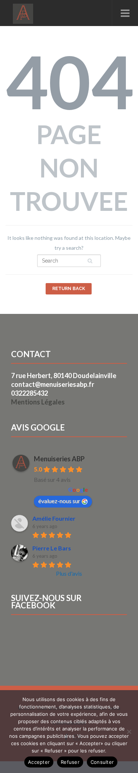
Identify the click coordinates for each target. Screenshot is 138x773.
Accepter (39, 762)
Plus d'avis (69, 573)
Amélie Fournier (53, 518)
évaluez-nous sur (59, 500)
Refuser (70, 762)
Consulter (102, 762)
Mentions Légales (38, 402)
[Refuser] (128, 731)
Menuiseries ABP (59, 459)
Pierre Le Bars (51, 548)
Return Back (68, 288)
